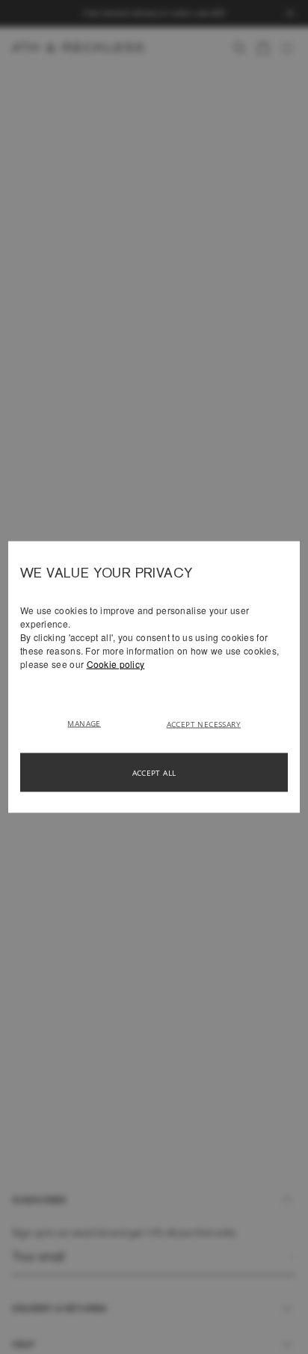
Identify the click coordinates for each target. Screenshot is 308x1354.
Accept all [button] (154, 773)
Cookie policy (116, 664)
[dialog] (154, 677)
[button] (89, 722)
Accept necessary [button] (204, 724)
